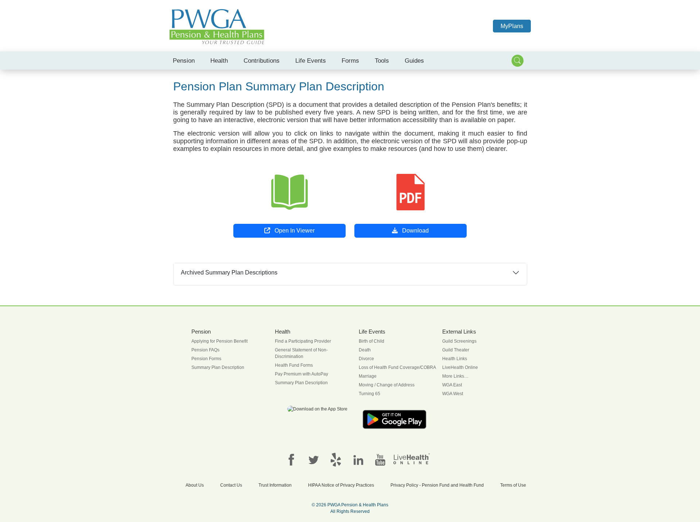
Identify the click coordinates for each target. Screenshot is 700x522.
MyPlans (512, 26)
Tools (382, 60)
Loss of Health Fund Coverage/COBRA (397, 367)
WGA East (452, 384)
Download (415, 230)
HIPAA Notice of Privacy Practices (341, 485)
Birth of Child (371, 341)
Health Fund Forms (294, 365)
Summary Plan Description (217, 367)
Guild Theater (455, 349)
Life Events (310, 60)
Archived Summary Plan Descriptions (229, 272)
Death (365, 349)
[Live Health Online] (411, 458)
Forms (350, 60)
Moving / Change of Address (387, 384)
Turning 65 (369, 393)
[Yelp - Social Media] (336, 459)
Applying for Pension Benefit (219, 341)
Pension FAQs (205, 349)
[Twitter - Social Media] (313, 459)
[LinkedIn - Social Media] (358, 459)
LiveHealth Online (460, 367)
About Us (195, 485)
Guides (414, 60)
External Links (459, 332)
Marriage (368, 376)
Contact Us (231, 485)
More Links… (455, 376)
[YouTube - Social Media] (380, 459)
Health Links (454, 358)
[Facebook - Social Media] (291, 459)
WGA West (452, 393)
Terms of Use (513, 485)
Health (219, 60)
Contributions (262, 60)
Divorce (366, 358)
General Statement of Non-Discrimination (301, 353)
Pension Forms (206, 358)
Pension (184, 60)
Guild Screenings (459, 341)
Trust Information (275, 485)
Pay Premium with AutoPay (301, 374)
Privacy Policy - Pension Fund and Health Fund (437, 485)
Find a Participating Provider (303, 341)
